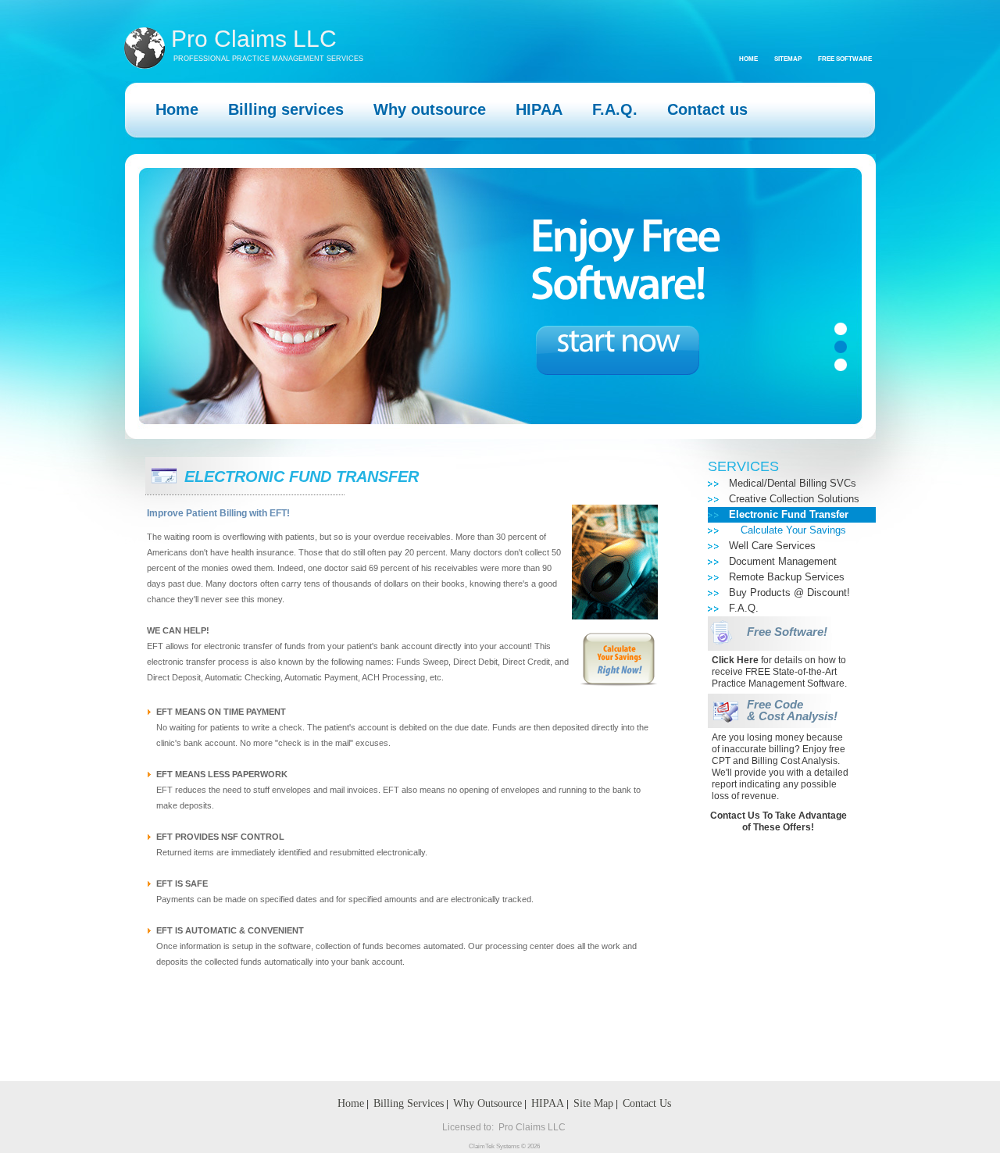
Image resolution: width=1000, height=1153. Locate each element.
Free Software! (787, 632)
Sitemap (788, 58)
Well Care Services (772, 546)
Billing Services (408, 1103)
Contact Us (647, 1103)
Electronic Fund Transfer (788, 514)
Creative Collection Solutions (794, 499)
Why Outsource (487, 1103)
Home (748, 58)
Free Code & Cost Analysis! (792, 710)
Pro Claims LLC (254, 39)
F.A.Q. (744, 608)
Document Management (783, 561)
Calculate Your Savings (793, 530)
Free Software (845, 58)
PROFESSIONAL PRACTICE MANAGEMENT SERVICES (268, 58)
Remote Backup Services (787, 577)
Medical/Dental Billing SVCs (792, 483)
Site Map (593, 1103)
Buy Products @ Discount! (789, 592)
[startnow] (617, 350)
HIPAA (547, 1103)
